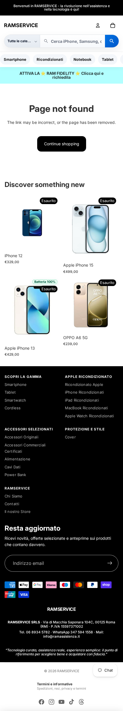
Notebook (83, 59)
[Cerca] (112, 41)
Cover (70, 437)
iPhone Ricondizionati (84, 392)
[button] (22, 41)
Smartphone (15, 59)
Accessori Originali (21, 437)
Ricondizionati (50, 59)
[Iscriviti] (110, 563)
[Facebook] (41, 701)
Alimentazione (17, 459)
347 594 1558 (81, 632)
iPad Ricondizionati (82, 400)
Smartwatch (15, 400)
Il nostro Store (18, 511)
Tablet (108, 59)
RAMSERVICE (21, 25)
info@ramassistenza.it (61, 636)
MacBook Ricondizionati (86, 408)
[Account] (98, 25)
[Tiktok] (71, 701)
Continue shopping (61, 143)
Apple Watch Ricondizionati (89, 416)
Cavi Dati (12, 467)
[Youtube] (61, 701)
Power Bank (15, 474)
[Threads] (81, 701)
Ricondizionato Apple (84, 384)
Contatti (12, 503)
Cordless (13, 408)
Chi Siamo (13, 496)
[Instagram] (51, 701)
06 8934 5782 (38, 632)
